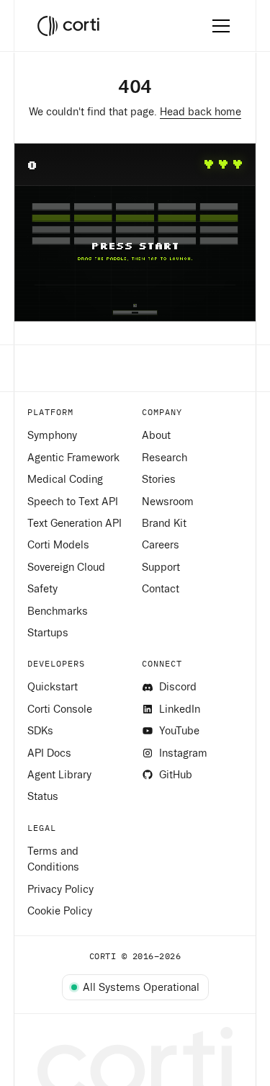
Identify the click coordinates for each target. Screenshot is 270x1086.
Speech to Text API (72, 501)
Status (42, 796)
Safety (42, 589)
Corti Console (59, 709)
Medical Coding (65, 479)
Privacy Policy (60, 889)
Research (164, 457)
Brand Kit (164, 523)
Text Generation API (74, 523)
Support (161, 567)
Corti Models (58, 545)
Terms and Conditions (53, 859)
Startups (47, 632)
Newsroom (168, 501)
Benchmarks (57, 611)
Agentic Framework (73, 457)
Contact (160, 589)
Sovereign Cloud (66, 567)
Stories (159, 479)
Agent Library (59, 774)
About (156, 435)
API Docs (49, 753)
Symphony (52, 435)
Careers (160, 545)
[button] (218, 26)
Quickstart (52, 687)
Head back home (200, 111)
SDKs (40, 730)
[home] (68, 26)
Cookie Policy (59, 911)
